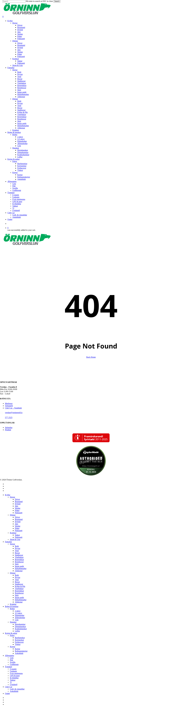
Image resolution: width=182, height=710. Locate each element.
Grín (16, 620)
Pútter (17, 510)
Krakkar (13, 533)
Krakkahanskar (21, 629)
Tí (11, 682)
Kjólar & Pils (20, 586)
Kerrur (12, 647)
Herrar (12, 497)
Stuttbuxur (19, 555)
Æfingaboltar (20, 618)
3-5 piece (18, 613)
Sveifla (12, 662)
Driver (17, 499)
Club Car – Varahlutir (13, 408)
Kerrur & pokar (11, 633)
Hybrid (17, 504)
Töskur (17, 644)
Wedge (17, 508)
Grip (11, 658)
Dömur (12, 515)
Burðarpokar (20, 638)
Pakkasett (18, 513)
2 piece (17, 611)
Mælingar (9, 403)
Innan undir (19, 566)
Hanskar (13, 622)
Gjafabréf (13, 684)
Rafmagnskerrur (21, 651)
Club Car (8, 687)
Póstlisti (8, 430)
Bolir (17, 546)
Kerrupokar (19, 640)
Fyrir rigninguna (16, 673)
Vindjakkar (19, 557)
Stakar (17, 535)
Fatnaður (8, 542)
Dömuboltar (19, 615)
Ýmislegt (8, 667)
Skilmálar (8, 427)
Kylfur (7, 495)
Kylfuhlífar (14, 678)
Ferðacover (19, 642)
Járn (16, 506)
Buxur (17, 553)
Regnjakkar (19, 560)
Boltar (12, 609)
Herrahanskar (20, 624)
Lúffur (17, 631)
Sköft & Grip (15, 539)
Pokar (12, 635)
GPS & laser (15, 676)
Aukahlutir (19, 653)
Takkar (12, 680)
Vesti (17, 551)
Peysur (17, 548)
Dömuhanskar (20, 626)
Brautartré (19, 501)
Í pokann (13, 671)
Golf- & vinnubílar (17, 689)
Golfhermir (14, 664)
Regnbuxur (19, 562)
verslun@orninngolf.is (13, 412)
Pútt (11, 660)
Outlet (7, 693)
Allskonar (19, 571)
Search (56, 1)
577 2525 (8, 417)
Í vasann (13, 669)
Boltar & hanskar (11, 606)
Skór (17, 564)
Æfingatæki (9, 655)
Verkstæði (9, 406)
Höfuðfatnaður (20, 568)
